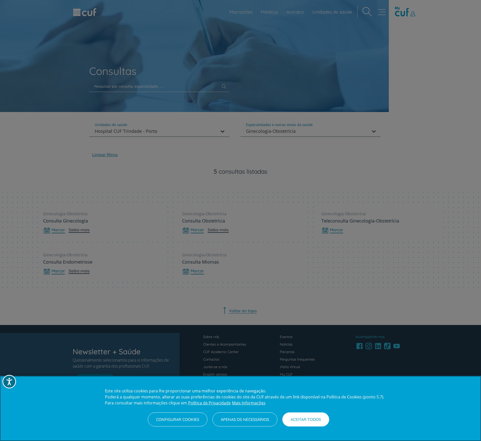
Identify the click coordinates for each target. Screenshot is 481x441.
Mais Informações (249, 403)
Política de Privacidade (209, 403)
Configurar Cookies (177, 419)
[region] (240, 408)
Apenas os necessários (245, 419)
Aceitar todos (306, 419)
